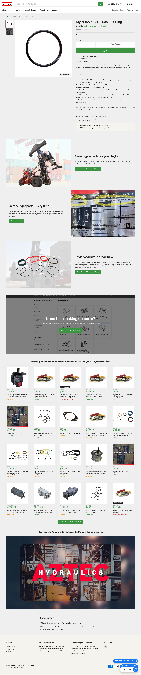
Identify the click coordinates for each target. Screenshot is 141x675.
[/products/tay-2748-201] (70, 416)
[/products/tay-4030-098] (123, 454)
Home (8, 16)
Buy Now (105, 51)
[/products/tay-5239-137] (44, 454)
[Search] (100, 4)
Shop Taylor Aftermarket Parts (88, 169)
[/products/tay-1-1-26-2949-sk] (96, 416)
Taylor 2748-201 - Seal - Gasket (70, 433)
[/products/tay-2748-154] (17, 377)
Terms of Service (11, 646)
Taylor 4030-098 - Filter (120, 472)
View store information (84, 61)
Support (55, 10)
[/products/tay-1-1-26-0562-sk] (123, 416)
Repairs (17, 10)
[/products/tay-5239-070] (70, 454)
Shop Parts (6, 10)
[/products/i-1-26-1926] (17, 454)
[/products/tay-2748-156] (44, 493)
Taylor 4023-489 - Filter (15, 433)
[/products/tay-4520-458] (96, 454)
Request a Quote (118, 10)
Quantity (78, 40)
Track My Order (133, 10)
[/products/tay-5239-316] (96, 377)
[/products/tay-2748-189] (17, 493)
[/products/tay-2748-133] (70, 493)
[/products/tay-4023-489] (17, 416)
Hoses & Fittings (30, 10)
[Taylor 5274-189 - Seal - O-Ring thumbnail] (9, 24)
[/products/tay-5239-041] (123, 377)
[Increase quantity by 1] (92, 44)
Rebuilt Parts (44, 10)
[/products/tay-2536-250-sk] (44, 416)
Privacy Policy (10, 649)
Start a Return (10, 652)
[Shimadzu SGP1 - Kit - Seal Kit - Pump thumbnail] (9, 32)
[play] (70, 572)
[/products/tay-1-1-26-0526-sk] (44, 377)
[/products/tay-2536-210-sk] (96, 493)
